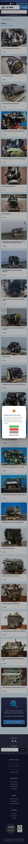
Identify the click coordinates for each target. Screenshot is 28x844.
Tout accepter (14, 426)
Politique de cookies (14, 435)
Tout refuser (14, 429)
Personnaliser (14, 432)
